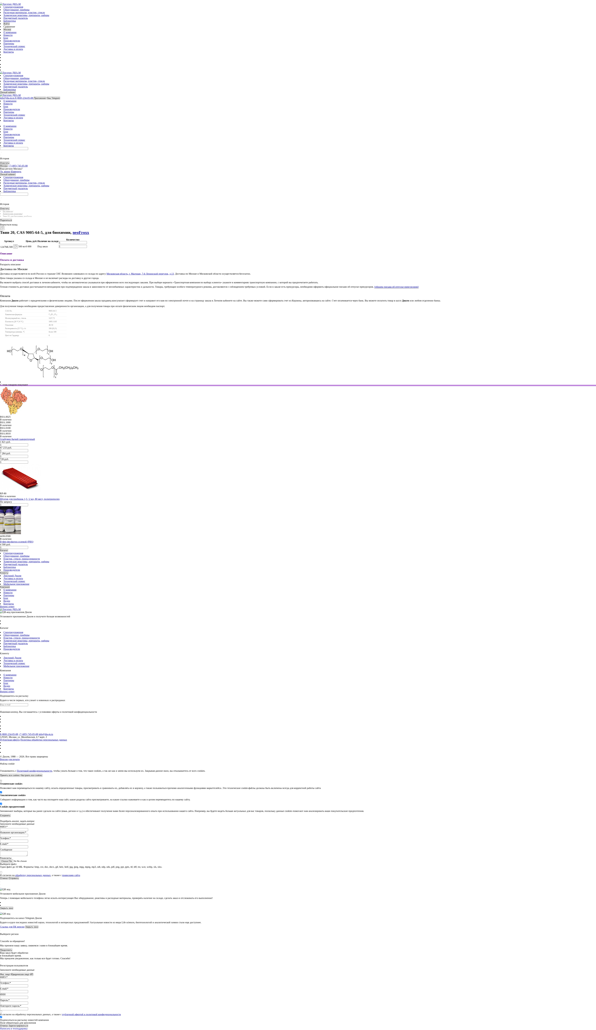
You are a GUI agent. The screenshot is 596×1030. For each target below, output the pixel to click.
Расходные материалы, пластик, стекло (24, 12)
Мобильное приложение (16, 584)
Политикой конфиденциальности (34, 771)
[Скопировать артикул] (15, 246)
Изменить (16, 171)
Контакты (8, 52)
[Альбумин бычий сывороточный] (13, 414)
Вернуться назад (8, 224)
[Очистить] (1, 152)
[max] (5, 64)
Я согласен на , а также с (40, 875)
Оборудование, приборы (16, 9)
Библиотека (9, 21)
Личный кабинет (7, 92)
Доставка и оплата (13, 49)
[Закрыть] (0, 767)
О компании (9, 32)
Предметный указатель (15, 18)
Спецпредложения (13, 7)
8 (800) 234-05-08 (9, 734)
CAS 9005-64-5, (30, 232)
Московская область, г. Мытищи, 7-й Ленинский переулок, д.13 (140, 273)
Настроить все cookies (31, 775)
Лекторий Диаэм (12, 575)
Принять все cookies (10, 775)
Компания (4, 587)
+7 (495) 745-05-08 (28, 734)
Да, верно (5, 171)
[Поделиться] (5, 229)
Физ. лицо (5, 974)
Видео (6, 601)
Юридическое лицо (20, 974)
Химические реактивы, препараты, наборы (26, 15)
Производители (11, 40)
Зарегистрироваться (18, 1026)
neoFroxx (81, 232)
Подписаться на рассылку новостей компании (24, 1020)
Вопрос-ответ (7, 606)
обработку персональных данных (33, 875)
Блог (5, 38)
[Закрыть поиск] (0, 200)
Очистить (4, 163)
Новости (8, 35)
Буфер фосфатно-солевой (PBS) (16, 541)
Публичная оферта (10, 739)
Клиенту (4, 573)
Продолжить (6, 950)
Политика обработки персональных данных (43, 739)
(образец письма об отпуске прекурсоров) (396, 286)
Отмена (3, 1026)
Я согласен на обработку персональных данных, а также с (60, 1014)
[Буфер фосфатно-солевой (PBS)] (10, 533)
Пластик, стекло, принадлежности (21, 558)
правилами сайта (71, 875)
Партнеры (8, 43)
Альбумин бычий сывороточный (17, 439)
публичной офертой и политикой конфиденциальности (91, 1014)
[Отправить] (0, 152)
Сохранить (5, 815)
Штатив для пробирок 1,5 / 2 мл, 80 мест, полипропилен (30, 499)
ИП (31, 974)
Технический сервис (14, 46)
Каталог (4, 550)
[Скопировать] (2, 228)
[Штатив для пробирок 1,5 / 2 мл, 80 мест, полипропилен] (20, 490)
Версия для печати (10, 759)
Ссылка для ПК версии (12, 926)
